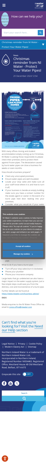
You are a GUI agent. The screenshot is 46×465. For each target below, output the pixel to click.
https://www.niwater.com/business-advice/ (20, 293)
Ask (40, 32)
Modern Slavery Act (14, 346)
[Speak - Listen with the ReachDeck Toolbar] (5, 458)
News (15, 55)
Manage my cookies (22, 254)
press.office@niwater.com (20, 307)
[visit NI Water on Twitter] (17, 383)
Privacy (21, 343)
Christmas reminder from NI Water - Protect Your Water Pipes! (20, 44)
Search (23, 398)
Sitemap (32, 346)
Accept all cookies (23, 246)
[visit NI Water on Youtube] (10, 383)
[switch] (28, 374)
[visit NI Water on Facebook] (4, 383)
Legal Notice (8, 343)
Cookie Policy (35, 343)
